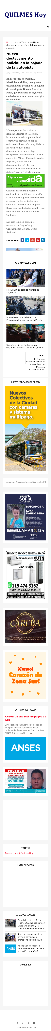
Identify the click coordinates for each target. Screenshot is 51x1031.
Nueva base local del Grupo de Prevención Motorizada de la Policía (24, 318)
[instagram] (17, 1023)
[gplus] (23, 1023)
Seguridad (27, 42)
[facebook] (34, 1023)
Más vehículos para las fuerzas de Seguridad (22, 291)
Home (9, 42)
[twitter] (28, 1023)
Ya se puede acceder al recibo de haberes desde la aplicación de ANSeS (31, 948)
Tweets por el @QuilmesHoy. (19, 853)
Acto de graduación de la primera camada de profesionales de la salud (30, 937)
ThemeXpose (30, 1027)
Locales (17, 42)
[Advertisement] (25, 820)
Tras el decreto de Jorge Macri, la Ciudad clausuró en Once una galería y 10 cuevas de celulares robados (31, 924)
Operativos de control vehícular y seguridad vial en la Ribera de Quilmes (25, 346)
